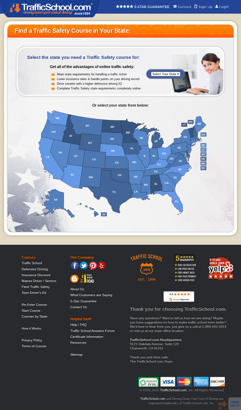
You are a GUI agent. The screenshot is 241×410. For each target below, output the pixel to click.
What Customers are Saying (91, 295)
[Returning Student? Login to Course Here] (222, 10)
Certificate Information (86, 336)
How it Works (31, 328)
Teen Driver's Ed (34, 292)
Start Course (31, 310)
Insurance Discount (36, 275)
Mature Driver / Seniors (39, 281)
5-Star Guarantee (83, 301)
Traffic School (32, 263)
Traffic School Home (50, 8)
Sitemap (76, 354)
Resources (78, 342)
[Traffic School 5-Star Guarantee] (143, 10)
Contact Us (78, 307)
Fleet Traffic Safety (36, 287)
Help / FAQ (78, 324)
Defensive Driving (35, 269)
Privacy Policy (32, 340)
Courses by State (34, 316)
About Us (77, 289)
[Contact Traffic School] (182, 10)
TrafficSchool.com (173, 390)
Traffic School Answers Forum (92, 331)
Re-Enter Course (34, 304)
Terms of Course (34, 346)
